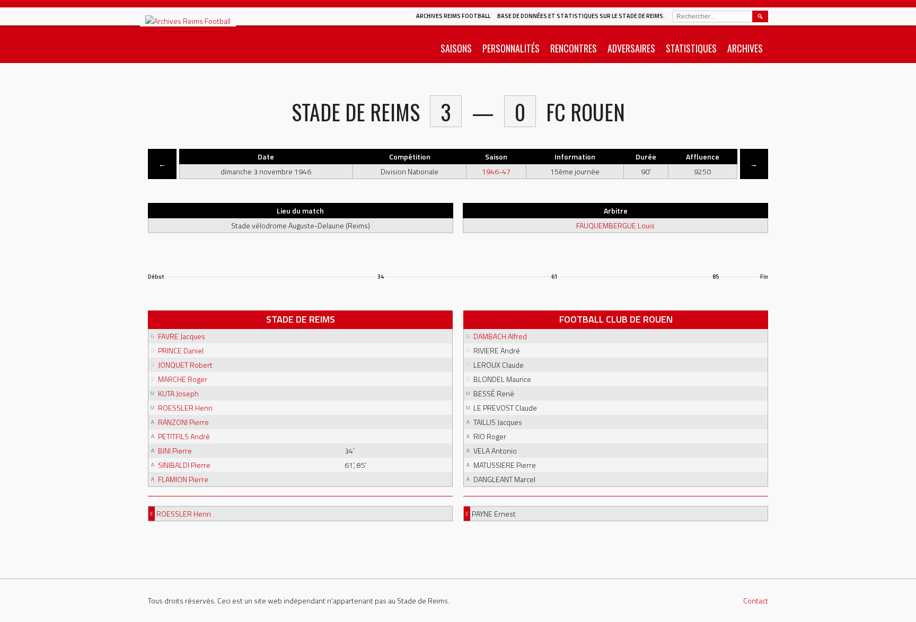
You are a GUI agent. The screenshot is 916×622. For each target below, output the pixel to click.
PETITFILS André (184, 436)
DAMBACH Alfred (500, 336)
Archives (745, 48)
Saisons (456, 48)
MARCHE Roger (182, 379)
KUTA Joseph (178, 393)
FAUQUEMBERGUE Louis (615, 225)
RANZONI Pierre (183, 422)
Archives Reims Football (453, 16)
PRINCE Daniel (181, 350)
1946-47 (496, 171)
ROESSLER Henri (185, 407)
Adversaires (631, 48)
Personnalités (511, 48)
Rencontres (573, 48)
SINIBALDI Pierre (184, 464)
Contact (755, 600)
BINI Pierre (175, 450)
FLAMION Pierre (183, 479)
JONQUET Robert (185, 364)
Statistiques (691, 48)
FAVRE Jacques (181, 336)
